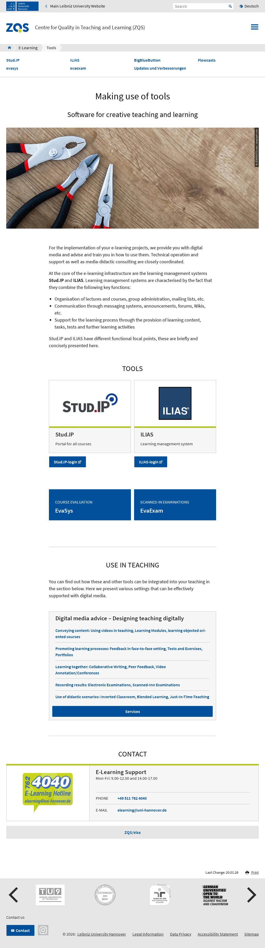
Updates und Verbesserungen (160, 68)
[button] (14, 895)
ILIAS (74, 60)
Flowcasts (207, 60)
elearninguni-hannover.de (142, 810)
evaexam (78, 68)
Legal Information (148, 934)
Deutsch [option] (252, 6)
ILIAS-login (148, 461)
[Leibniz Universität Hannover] (22, 6)
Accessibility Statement (218, 934)
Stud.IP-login (65, 461)
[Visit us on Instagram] (43, 929)
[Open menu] (255, 28)
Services (132, 711)
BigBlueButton (147, 60)
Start (230, 6)
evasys (12, 68)
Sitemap (251, 934)
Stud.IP (12, 60)
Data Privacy (180, 934)
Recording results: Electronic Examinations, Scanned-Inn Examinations (117, 684)
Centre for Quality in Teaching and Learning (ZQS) (90, 27)
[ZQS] (8, 47)
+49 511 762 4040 (132, 798)
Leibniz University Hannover (101, 934)
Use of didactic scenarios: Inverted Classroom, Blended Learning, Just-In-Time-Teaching (132, 696)
